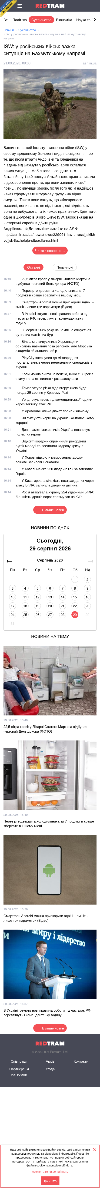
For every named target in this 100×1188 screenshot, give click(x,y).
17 (12, 605)
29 (75, 614)
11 (25, 596)
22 (75, 605)
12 (37, 596)
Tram (50, 5)
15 (75, 596)
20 (50, 605)
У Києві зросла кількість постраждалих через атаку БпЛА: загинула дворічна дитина (55, 482)
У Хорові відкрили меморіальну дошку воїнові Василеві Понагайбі (49, 459)
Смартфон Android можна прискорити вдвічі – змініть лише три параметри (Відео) (55, 304)
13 (50, 596)
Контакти (81, 1061)
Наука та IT (85, 19)
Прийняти (50, 1180)
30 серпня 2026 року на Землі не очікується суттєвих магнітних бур (53, 332)
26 (37, 614)
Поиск (94, 5)
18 (25, 605)
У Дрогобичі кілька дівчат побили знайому (55, 410)
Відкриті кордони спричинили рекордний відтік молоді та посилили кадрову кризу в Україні (51, 445)
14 (62, 596)
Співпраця (19, 1061)
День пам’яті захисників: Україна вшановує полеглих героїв (53, 431)
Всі (5, 19)
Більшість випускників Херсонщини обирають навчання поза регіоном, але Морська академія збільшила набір (54, 346)
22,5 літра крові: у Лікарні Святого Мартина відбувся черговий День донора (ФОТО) (53, 281)
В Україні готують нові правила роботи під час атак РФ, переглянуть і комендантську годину (52, 318)
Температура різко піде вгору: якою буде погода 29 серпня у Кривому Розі (51, 390)
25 (25, 614)
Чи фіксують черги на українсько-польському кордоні (55, 420)
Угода (50, 1068)
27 (50, 614)
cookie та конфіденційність (50, 1171)
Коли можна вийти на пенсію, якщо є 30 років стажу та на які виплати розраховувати (54, 376)
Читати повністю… (50, 250)
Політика (20, 19)
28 (62, 614)
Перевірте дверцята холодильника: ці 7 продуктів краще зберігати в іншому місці (50, 292)
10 (12, 596)
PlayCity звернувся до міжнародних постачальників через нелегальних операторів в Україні (54, 362)
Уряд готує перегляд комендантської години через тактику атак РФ (54, 401)
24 (12, 614)
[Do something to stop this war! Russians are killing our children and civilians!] (8, 8)
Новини (8, 30)
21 (62, 605)
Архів (50, 1061)
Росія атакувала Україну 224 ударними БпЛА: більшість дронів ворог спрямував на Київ (55, 494)
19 (37, 605)
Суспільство (41, 19)
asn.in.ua (90, 62)
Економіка (64, 19)
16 (87, 596)
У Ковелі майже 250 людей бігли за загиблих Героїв (54, 471)
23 (87, 605)
